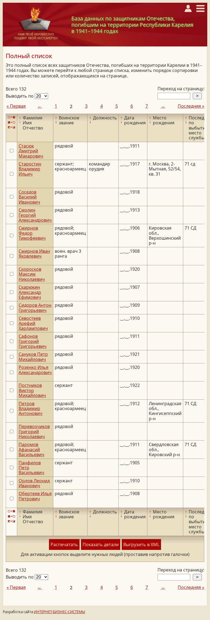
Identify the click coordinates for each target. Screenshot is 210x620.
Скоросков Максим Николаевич (32, 274)
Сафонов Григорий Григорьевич (32, 341)
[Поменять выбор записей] (11, 127)
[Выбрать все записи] (11, 117)
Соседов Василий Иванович (29, 197)
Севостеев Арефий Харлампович (33, 323)
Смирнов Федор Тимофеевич (32, 233)
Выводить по (20, 96)
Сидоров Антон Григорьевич (35, 307)
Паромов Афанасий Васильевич (31, 449)
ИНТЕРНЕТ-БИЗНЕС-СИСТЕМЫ (59, 611)
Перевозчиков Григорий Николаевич (34, 431)
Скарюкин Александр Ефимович (30, 292)
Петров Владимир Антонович (30, 409)
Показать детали (101, 544)
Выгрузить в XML (141, 544)
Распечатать (64, 544)
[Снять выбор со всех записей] (11, 122)
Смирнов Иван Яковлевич (34, 253)
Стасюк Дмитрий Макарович (31, 151)
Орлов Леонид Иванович (34, 483)
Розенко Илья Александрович (35, 369)
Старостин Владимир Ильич (30, 169)
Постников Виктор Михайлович (32, 390)
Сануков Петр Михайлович (33, 356)
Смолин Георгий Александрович (35, 215)
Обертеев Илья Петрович (35, 495)
